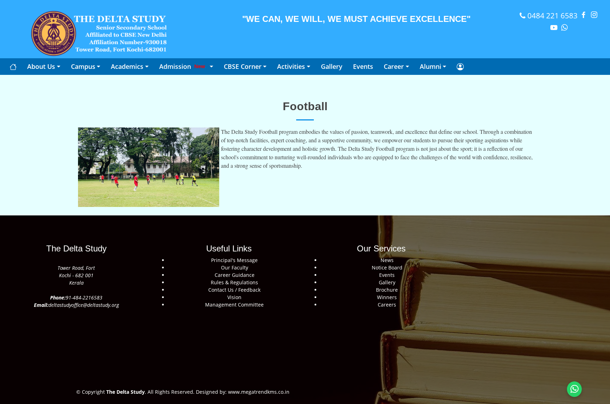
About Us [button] (41, 66)
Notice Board (387, 267)
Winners (387, 297)
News (387, 260)
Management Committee (234, 304)
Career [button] (394, 66)
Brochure (387, 289)
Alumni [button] (430, 66)
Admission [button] (182, 66)
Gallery (387, 282)
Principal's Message (234, 260)
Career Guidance (235, 275)
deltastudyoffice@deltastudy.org (83, 305)
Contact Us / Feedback (234, 289)
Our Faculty (234, 267)
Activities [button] (291, 66)
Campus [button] (83, 66)
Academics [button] (127, 66)
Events (387, 275)
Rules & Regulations (234, 282)
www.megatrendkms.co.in (258, 391)
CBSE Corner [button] (243, 66)
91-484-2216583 (84, 297)
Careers (387, 304)
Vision (234, 297)
